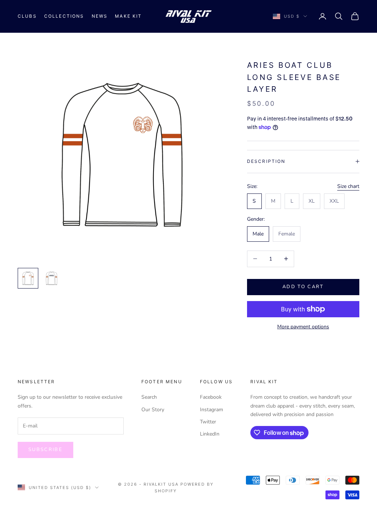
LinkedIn (209, 433)
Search (149, 397)
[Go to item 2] (51, 278)
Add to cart (303, 286)
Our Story (152, 409)
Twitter (208, 421)
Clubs (27, 16)
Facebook (211, 397)
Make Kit (128, 16)
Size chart (348, 186)
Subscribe (45, 449)
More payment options (303, 326)
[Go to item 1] (28, 278)
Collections (64, 16)
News (100, 16)
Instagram (211, 409)
